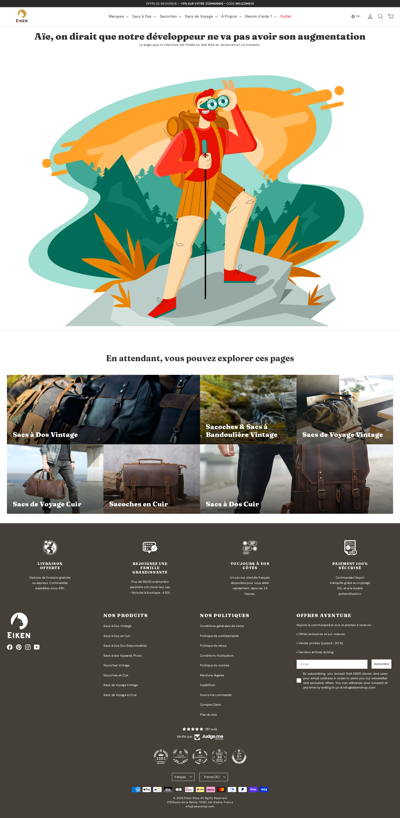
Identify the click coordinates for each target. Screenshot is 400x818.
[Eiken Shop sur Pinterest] (19, 647)
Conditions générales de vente (222, 626)
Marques (117, 16)
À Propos (229, 16)
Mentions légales (212, 675)
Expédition (207, 685)
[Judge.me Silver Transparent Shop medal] (200, 756)
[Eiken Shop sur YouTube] (37, 647)
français (180, 777)
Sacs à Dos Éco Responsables (125, 646)
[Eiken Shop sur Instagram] (28, 647)
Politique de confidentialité (219, 636)
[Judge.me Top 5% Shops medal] (239, 756)
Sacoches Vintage (116, 665)
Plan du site (208, 715)
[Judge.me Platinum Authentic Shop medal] (180, 756)
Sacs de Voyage (199, 16)
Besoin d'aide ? (259, 16)
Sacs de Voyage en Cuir (120, 695)
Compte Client (210, 705)
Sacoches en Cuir (116, 675)
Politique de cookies (214, 665)
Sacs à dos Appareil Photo (122, 656)
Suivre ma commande (215, 695)
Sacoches (169, 16)
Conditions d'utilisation (216, 656)
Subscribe (381, 664)
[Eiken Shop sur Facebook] (9, 647)
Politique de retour (213, 646)
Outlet (285, 16)
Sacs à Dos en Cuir (116, 636)
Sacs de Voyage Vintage (120, 685)
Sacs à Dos (142, 16)
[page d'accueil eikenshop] (22, 16)
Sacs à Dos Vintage (117, 626)
